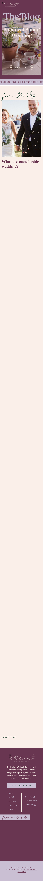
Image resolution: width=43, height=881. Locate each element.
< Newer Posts (8, 737)
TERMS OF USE (14, 867)
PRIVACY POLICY (27, 867)
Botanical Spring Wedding (21, 33)
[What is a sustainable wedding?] (21, 128)
